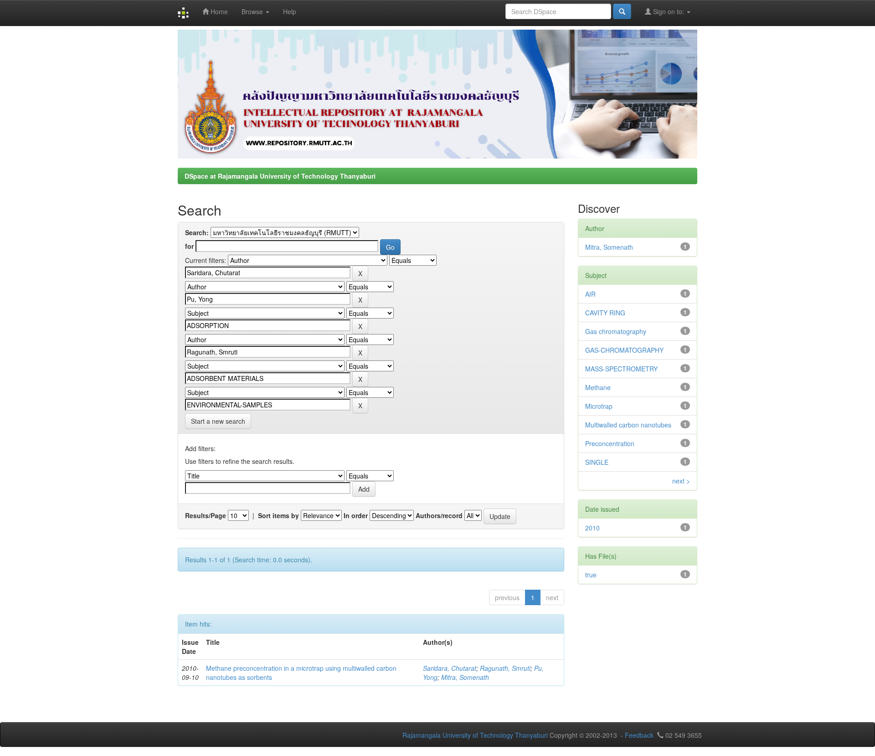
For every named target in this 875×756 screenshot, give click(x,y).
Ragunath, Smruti (505, 668)
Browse (253, 11)
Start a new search (218, 421)
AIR (590, 293)
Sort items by (278, 515)
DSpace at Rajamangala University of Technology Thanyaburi (280, 175)
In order (356, 515)
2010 (592, 527)
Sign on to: (668, 11)
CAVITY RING (605, 312)
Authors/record (439, 515)
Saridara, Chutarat (449, 668)
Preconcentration (609, 443)
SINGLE (596, 462)
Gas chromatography (615, 331)
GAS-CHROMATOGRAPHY (624, 350)
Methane (598, 387)
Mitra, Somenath (465, 677)
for (189, 246)
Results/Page (205, 515)
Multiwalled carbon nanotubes (628, 424)
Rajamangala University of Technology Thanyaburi (475, 735)
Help (289, 11)
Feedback (639, 735)
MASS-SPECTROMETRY (621, 368)
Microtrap (598, 406)
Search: (197, 232)
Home (218, 11)
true (591, 574)
